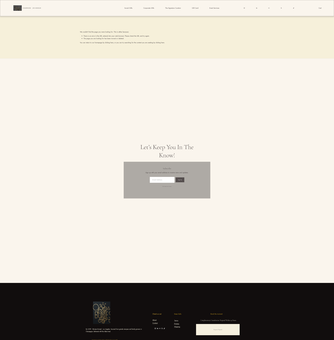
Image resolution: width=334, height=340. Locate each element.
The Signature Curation (173, 8)
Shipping (177, 327)
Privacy (176, 324)
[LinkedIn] (256, 8)
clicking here (109, 42)
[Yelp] (281, 8)
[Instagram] (244, 8)
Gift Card (195, 8)
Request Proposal (218, 329)
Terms (176, 321)
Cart (320, 8)
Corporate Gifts (148, 8)
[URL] (269, 8)
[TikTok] (293, 8)
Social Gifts (128, 8)
